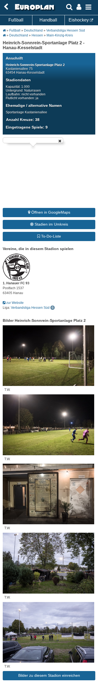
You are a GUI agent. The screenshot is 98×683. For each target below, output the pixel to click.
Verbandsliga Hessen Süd (65, 30)
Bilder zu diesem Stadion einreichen (49, 675)
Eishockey (79, 20)
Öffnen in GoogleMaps (50, 212)
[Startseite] (34, 10)
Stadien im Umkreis (50, 224)
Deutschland (33, 30)
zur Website (14, 303)
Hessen (37, 35)
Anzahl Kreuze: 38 (22, 119)
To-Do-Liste (50, 236)
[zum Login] (6, 7)
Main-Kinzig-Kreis (60, 35)
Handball (48, 20)
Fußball (15, 20)
